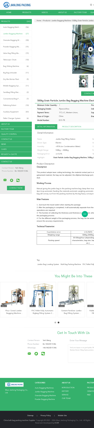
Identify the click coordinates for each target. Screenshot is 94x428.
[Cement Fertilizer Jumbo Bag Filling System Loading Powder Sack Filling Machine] (71, 295)
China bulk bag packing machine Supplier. (20, 420)
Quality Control (9, 134)
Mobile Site (62, 415)
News (3, 144)
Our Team (66, 398)
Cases (4, 149)
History (65, 391)
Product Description (71, 127)
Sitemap (30, 415)
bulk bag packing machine (71, 264)
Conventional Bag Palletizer (16, 99)
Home (8, 12)
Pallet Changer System (16, 118)
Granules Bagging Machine (16, 40)
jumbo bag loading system (48, 264)
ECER (57, 423)
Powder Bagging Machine (16, 47)
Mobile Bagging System (16, 86)
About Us (62, 12)
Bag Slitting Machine (16, 66)
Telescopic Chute (16, 60)
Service (65, 395)
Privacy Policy (46, 415)
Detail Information (46, 127)
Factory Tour (80, 12)
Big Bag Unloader (16, 73)
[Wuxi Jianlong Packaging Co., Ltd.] (5, 180)
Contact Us (6, 139)
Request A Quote (9, 154)
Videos (45, 12)
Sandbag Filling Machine (16, 92)
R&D (89, 395)
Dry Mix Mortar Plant (16, 79)
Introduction (68, 388)
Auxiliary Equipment (16, 112)
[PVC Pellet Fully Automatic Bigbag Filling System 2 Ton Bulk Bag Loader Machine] (42, 295)
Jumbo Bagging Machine (16, 34)
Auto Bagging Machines (16, 27)
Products (26, 12)
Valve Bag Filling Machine (16, 53)
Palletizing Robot (16, 105)
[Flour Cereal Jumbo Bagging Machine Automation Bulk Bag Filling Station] (13, 295)
